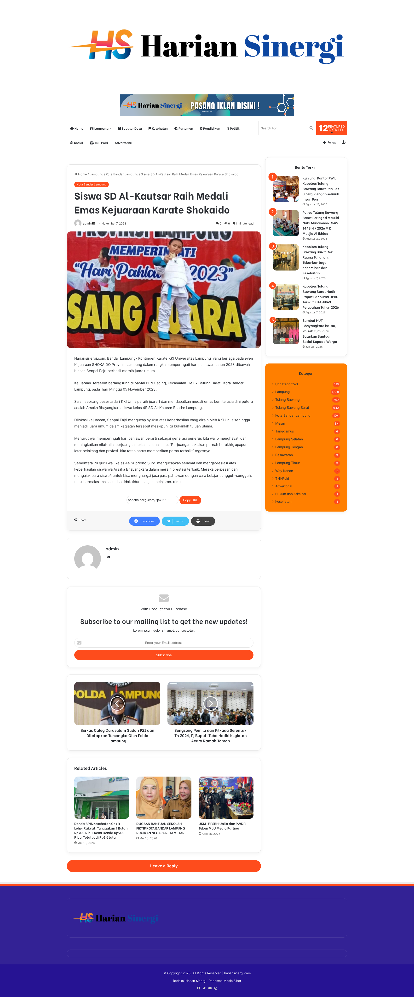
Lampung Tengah (289, 447)
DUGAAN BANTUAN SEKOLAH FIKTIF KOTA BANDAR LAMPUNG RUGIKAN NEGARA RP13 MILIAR (160, 828)
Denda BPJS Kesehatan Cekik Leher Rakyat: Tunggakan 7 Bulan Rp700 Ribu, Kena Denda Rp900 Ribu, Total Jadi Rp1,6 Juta (100, 830)
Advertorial (123, 142)
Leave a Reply (164, 866)
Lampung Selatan (289, 439)
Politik (234, 128)
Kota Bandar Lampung (122, 174)
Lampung (101, 128)
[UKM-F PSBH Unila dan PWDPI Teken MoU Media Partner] (226, 798)
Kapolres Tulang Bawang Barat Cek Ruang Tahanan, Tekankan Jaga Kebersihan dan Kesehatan (318, 259)
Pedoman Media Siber (225, 981)
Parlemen (185, 128)
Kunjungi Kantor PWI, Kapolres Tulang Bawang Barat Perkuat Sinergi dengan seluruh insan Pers (321, 188)
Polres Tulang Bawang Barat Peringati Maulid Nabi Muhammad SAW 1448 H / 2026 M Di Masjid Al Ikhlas (321, 223)
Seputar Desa (131, 128)
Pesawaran (284, 455)
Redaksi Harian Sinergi (189, 981)
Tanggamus (284, 431)
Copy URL (190, 500)
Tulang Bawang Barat (292, 407)
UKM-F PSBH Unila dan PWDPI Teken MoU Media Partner (222, 825)
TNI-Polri (101, 142)
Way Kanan (284, 471)
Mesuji (280, 423)
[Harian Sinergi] (207, 45)
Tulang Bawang (287, 400)
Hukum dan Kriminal (290, 494)
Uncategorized (286, 384)
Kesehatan (159, 128)
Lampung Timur (287, 463)
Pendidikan (211, 128)
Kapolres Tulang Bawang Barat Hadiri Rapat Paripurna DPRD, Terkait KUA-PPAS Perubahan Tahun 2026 (321, 296)
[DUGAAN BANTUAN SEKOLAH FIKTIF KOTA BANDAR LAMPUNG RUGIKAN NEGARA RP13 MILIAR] (163, 798)
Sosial (78, 142)
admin (87, 223)
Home (78, 128)
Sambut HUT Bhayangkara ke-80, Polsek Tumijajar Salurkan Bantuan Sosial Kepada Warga (320, 331)
